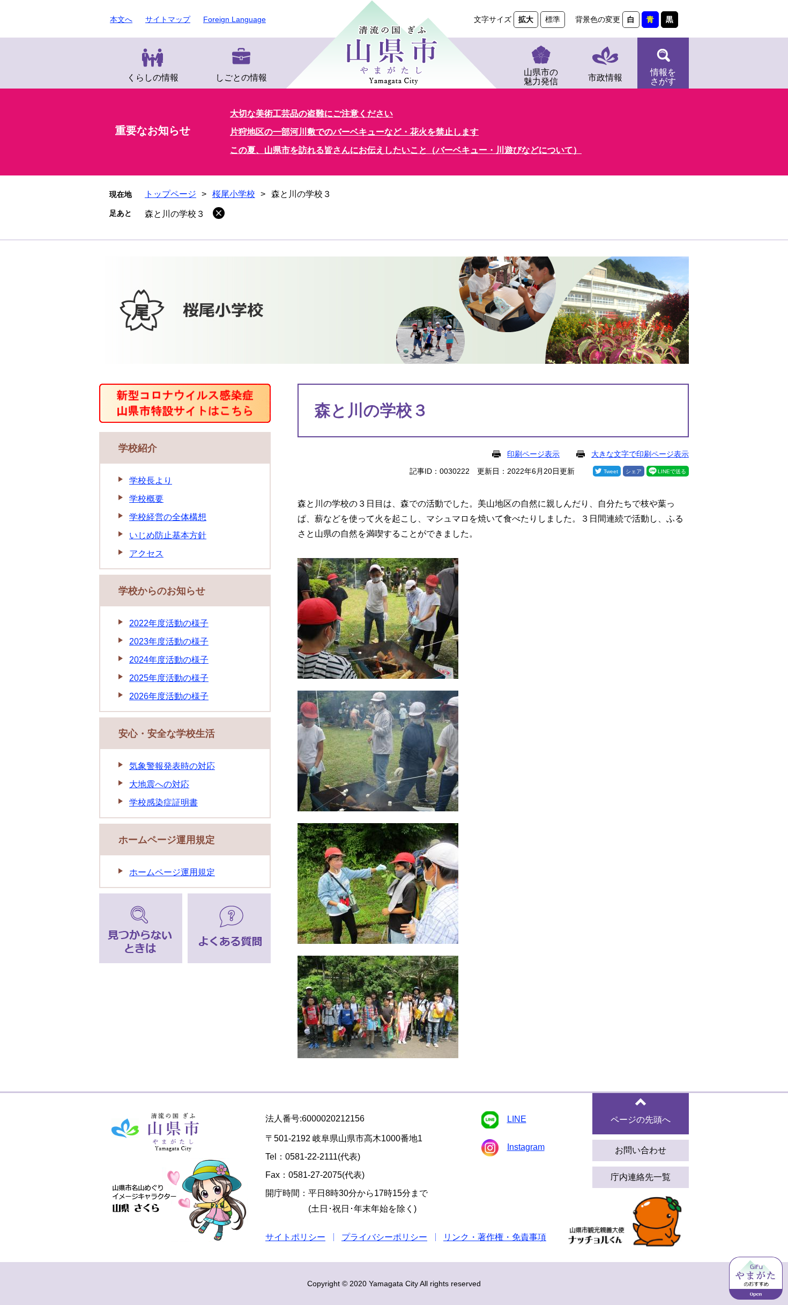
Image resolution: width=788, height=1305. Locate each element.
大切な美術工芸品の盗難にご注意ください (311, 113)
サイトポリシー (295, 1237)
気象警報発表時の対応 (172, 766)
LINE (516, 1119)
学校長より (150, 480)
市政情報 (605, 77)
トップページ (170, 194)
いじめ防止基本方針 (167, 535)
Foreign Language (234, 19)
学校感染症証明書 (163, 802)
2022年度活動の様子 (169, 623)
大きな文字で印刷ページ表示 (640, 454)
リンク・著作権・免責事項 (494, 1237)
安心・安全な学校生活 (166, 733)
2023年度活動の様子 (169, 641)
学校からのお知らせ (161, 590)
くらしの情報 (153, 77)
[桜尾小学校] (394, 312)
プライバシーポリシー (384, 1237)
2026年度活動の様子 (169, 696)
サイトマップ (167, 19)
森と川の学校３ (175, 213)
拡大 (525, 19)
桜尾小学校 (233, 194)
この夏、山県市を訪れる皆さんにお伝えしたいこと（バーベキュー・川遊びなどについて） (406, 150)
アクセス (146, 553)
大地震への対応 (159, 784)
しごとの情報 (241, 77)
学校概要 (146, 498)
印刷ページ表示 (533, 454)
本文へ (121, 19)
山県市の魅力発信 (541, 77)
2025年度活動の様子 (169, 678)
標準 (552, 19)
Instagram (526, 1147)
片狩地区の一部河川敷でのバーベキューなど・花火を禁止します (354, 131)
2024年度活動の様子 (169, 659)
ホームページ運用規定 (166, 839)
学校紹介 (137, 448)
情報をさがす (663, 77)
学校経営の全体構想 (167, 517)
